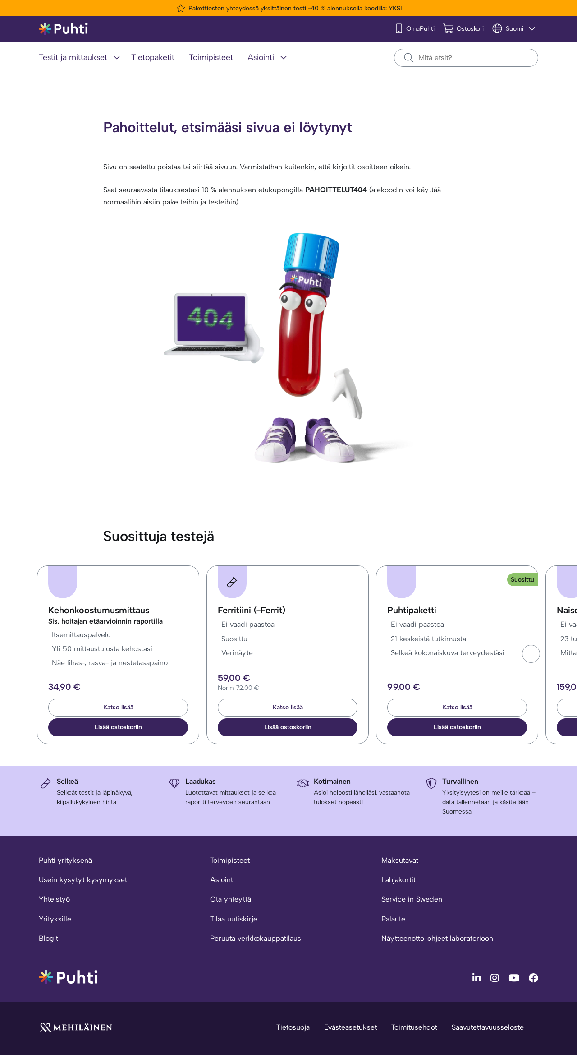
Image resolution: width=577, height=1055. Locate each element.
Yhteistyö (54, 899)
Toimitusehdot (414, 1027)
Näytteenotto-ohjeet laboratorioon (437, 938)
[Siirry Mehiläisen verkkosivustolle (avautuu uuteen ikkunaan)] (75, 1027)
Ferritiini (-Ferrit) (251, 610)
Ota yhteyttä (230, 899)
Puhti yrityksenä (65, 860)
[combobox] (466, 58)
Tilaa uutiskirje (233, 919)
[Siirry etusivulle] (68, 976)
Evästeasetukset (350, 1027)
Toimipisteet (230, 860)
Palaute (393, 919)
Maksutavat (399, 860)
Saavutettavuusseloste (488, 1027)
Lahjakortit (398, 879)
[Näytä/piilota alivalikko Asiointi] (283, 57)
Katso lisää (118, 707)
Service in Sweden (411, 899)
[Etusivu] (63, 29)
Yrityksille (55, 919)
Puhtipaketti (411, 610)
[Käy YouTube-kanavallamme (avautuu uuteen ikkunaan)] (515, 977)
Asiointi (222, 879)
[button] (531, 654)
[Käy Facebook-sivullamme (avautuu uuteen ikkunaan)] (533, 977)
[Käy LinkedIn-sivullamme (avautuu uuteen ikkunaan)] (477, 977)
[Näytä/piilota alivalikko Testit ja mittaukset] (117, 57)
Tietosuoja (293, 1027)
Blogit (48, 938)
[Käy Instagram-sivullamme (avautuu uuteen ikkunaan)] (495, 977)
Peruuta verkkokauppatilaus (255, 938)
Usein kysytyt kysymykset (83, 879)
